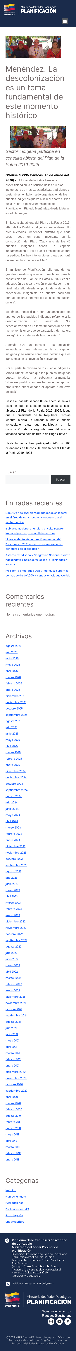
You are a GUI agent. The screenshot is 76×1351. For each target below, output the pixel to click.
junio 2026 (12, 658)
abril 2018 (11, 1141)
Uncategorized (15, 1222)
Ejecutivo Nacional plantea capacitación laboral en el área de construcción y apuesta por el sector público (36, 517)
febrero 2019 (13, 1122)
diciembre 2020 (16, 1072)
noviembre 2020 (16, 1078)
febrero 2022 (14, 984)
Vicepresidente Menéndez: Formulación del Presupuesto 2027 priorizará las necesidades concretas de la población (34, 544)
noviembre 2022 (16, 928)
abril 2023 (12, 896)
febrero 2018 (13, 1153)
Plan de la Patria (16, 1196)
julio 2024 (12, 802)
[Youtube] (59, 1321)
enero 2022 (13, 990)
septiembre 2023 (16, 865)
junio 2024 (12, 809)
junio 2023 (12, 884)
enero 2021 (12, 1065)
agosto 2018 (13, 1128)
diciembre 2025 (15, 696)
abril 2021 (11, 1047)
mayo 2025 (13, 740)
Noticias (11, 1190)
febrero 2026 (14, 683)
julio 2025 (11, 727)
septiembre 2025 (16, 715)
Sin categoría (14, 1215)
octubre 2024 (14, 784)
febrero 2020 (14, 1109)
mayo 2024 (13, 815)
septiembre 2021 (16, 1015)
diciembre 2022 (15, 921)
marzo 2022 (13, 978)
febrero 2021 (13, 1059)
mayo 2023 (13, 890)
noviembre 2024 (16, 777)
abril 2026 (12, 671)
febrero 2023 (14, 909)
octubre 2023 (14, 859)
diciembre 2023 (15, 846)
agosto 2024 (14, 796)
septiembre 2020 (16, 1091)
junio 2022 (12, 959)
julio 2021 (11, 1028)
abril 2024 (12, 821)
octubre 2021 (14, 1009)
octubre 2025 (14, 708)
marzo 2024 (13, 827)
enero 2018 (12, 1159)
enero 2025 (13, 765)
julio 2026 (12, 652)
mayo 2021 (12, 1040)
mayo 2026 (13, 665)
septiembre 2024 (17, 790)
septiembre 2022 (16, 940)
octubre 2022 (14, 934)
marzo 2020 (13, 1103)
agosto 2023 (13, 871)
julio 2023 (11, 878)
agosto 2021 (13, 1022)
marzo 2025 (13, 752)
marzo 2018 (13, 1147)
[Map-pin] (67, 1321)
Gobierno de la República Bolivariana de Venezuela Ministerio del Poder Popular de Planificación (39, 1245)
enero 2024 (13, 840)
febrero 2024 (14, 834)
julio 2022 (11, 953)
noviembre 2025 (16, 702)
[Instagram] (51, 1321)
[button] (65, 21)
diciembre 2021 (15, 997)
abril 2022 (12, 972)
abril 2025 (12, 746)
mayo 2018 (12, 1134)
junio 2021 (12, 1034)
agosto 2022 (13, 946)
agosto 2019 (13, 1116)
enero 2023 (13, 915)
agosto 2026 (14, 646)
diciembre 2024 (16, 771)
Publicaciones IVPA (17, 1209)
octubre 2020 (14, 1084)
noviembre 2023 (16, 852)
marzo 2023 (13, 903)
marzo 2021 (13, 1053)
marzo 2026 (13, 677)
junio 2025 (12, 733)
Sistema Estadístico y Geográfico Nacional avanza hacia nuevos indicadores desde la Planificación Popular (38, 559)
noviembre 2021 (16, 1003)
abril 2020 (12, 1097)
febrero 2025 (14, 759)
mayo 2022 (13, 965)
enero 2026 (13, 690)
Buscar (11, 472)
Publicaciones (14, 1203)
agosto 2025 (13, 721)
